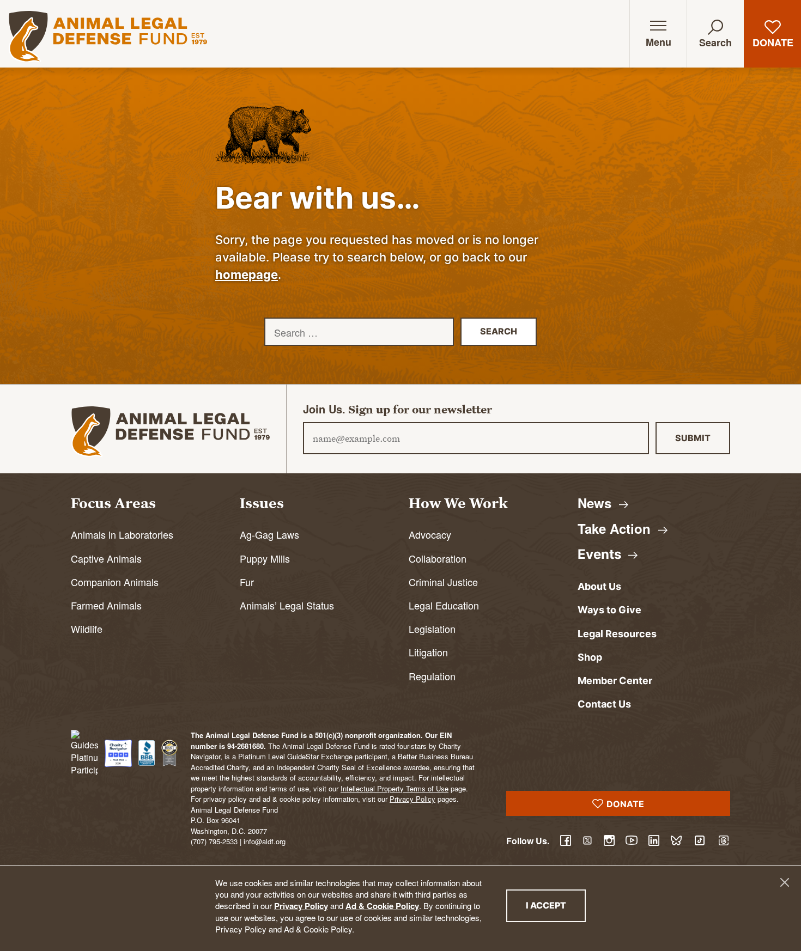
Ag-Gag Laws (269, 534)
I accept (556, 905)
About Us (599, 586)
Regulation (432, 676)
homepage (246, 274)
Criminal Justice (443, 582)
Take (616, 528)
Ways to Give (609, 609)
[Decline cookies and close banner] (785, 882)
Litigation (428, 652)
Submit (693, 437)
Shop (590, 657)
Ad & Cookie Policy (382, 906)
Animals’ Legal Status (287, 605)
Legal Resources (617, 633)
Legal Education (444, 605)
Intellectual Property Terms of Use (394, 788)
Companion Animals (115, 582)
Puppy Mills (265, 558)
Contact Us (604, 704)
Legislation (432, 628)
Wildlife (86, 628)
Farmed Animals (106, 605)
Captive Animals (106, 558)
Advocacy (430, 534)
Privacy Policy (301, 906)
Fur (247, 582)
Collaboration (437, 558)
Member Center (615, 680)
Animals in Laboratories (122, 534)
